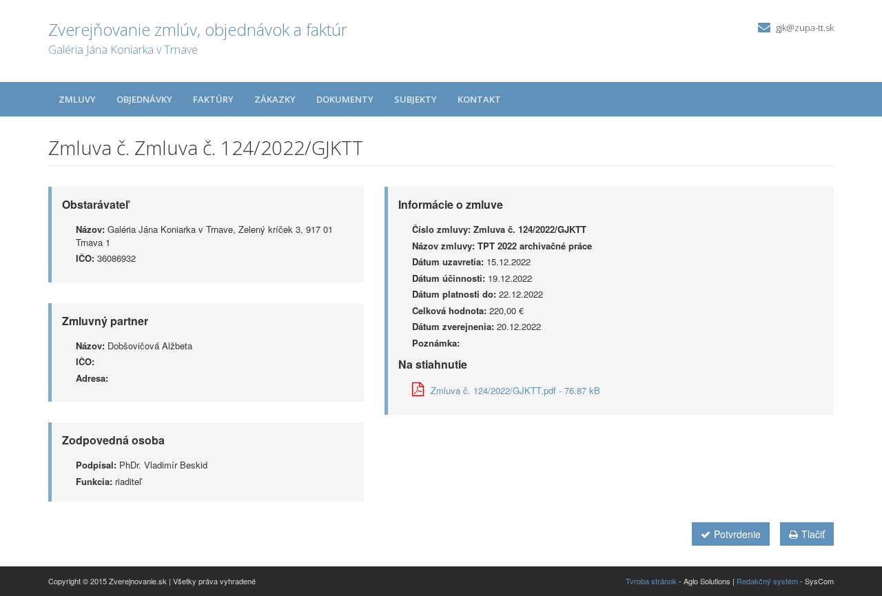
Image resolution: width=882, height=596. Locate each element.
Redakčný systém (767, 580)
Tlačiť (813, 534)
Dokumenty (344, 99)
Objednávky (144, 99)
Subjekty (415, 99)
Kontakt (479, 99)
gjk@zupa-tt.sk (805, 27)
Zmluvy (77, 99)
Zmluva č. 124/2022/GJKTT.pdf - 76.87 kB (515, 390)
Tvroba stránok (651, 580)
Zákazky (275, 99)
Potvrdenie (737, 534)
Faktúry (213, 99)
